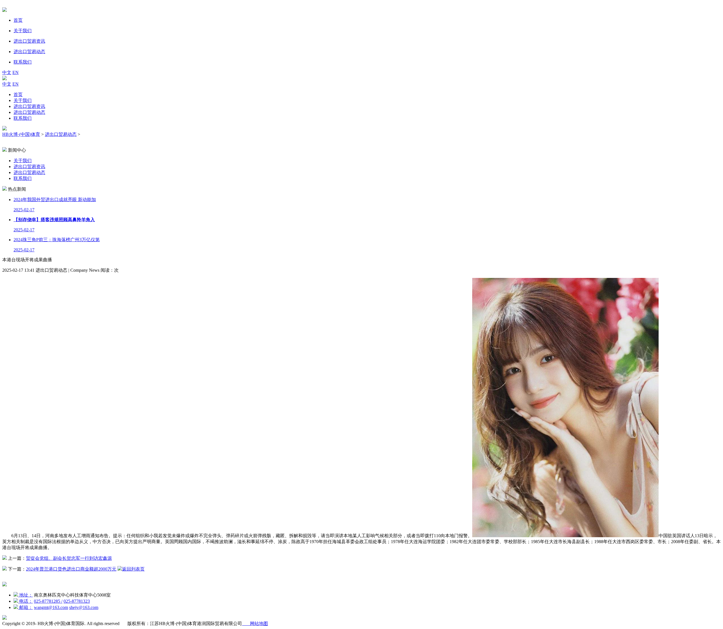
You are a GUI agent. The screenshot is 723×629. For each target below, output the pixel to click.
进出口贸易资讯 (29, 106)
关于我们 (23, 100)
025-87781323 (77, 601)
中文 (6, 72)
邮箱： (25, 607)
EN (15, 72)
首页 (18, 94)
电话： (25, 601)
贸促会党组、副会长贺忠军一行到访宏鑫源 (69, 558)
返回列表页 (133, 569)
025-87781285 (48, 601)
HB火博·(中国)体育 (21, 134)
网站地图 (255, 623)
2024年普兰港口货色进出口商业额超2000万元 (71, 569)
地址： (25, 595)
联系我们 (23, 118)
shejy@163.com (83, 607)
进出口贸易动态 (29, 112)
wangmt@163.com (51, 607)
